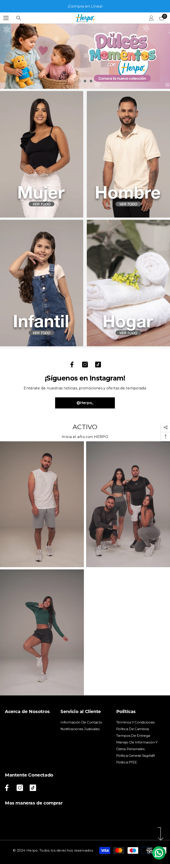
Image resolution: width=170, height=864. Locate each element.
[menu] (6, 18)
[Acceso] (151, 18)
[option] (85, 6)
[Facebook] (72, 364)
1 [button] (79, 81)
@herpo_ (85, 403)
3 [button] (91, 81)
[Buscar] (18, 18)
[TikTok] (98, 364)
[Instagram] (85, 364)
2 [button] (85, 81)
